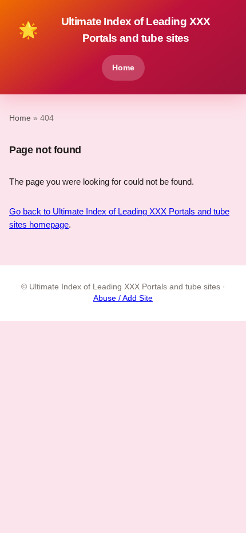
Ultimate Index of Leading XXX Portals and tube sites (114, 29)
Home (123, 67)
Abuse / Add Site (123, 298)
